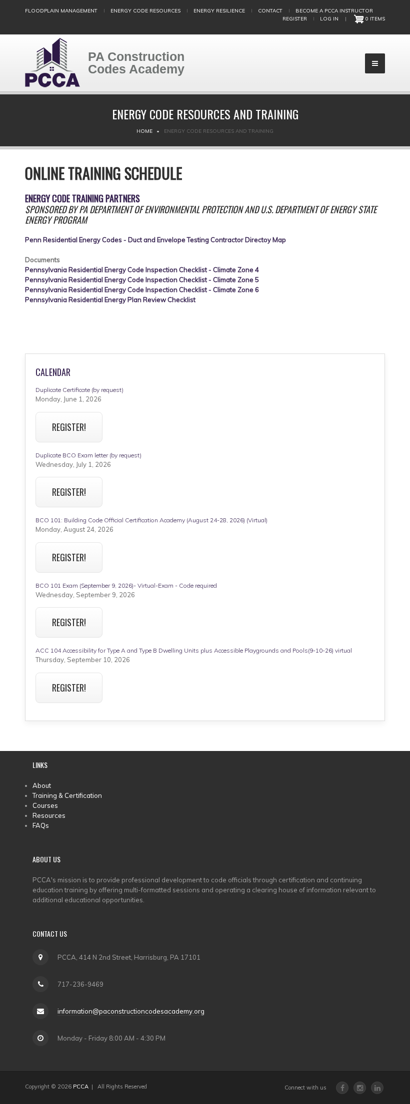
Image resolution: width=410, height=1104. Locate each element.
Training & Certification (67, 795)
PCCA (80, 1086)
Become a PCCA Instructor (334, 10)
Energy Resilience (219, 10)
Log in (329, 18)
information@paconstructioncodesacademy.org (131, 1011)
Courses (45, 805)
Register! (69, 426)
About (41, 785)
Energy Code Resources (145, 10)
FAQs (40, 825)
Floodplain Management (61, 10)
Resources (49, 815)
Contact (270, 10)
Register (294, 18)
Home (144, 131)
